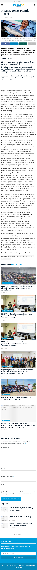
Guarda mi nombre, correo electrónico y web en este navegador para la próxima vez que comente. (19, 493)
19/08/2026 (12, 513)
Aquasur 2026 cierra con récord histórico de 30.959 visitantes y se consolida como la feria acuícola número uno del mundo (18, 78)
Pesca (32, 256)
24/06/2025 (4, 402)
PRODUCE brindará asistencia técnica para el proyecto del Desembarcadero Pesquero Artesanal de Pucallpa (16, 316)
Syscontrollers (18, 567)
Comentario (5, 447)
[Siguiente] (20, 85)
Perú (27, 256)
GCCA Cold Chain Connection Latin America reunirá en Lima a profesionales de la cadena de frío (22, 509)
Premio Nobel (6, 259)
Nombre (4, 469)
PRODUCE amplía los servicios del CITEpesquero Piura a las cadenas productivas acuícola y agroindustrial (18, 288)
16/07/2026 (12, 527)
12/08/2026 (12, 520)
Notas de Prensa (7, 283)
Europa (22, 256)
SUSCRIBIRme (18, 557)
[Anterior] (17, 85)
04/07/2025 (4, 348)
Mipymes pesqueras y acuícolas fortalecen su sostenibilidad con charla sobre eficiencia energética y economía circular (17, 372)
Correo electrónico (7, 476)
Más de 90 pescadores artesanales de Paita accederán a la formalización (16, 398)
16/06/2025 (4, 429)
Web (2, 484)
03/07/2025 (4, 376)
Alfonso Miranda (13, 256)
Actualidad (6, 394)
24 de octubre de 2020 (7, 17)
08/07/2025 (4, 292)
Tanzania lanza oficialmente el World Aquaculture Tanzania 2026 (20, 525)
